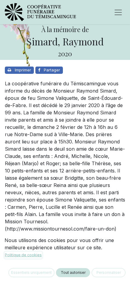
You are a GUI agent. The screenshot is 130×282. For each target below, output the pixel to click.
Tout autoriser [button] (73, 272)
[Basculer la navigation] (118, 12)
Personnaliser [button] (108, 272)
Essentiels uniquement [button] (31, 272)
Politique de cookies (23, 255)
